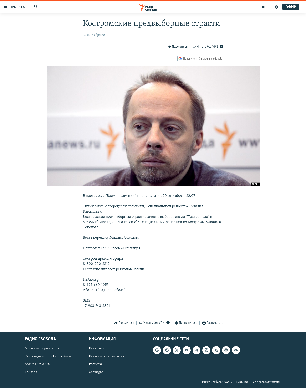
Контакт (31, 372)
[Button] (178, 47)
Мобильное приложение (43, 348)
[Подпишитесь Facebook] (167, 350)
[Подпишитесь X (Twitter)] (177, 350)
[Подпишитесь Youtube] (186, 350)
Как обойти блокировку (106, 356)
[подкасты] (276, 7)
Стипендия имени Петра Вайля (48, 356)
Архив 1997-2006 (37, 364)
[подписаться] (236, 350)
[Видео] (263, 7)
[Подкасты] (226, 350)
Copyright (96, 372)
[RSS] (216, 350)
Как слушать (98, 348)
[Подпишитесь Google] (157, 350)
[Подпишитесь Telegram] (196, 350)
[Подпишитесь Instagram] (206, 350)
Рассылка (96, 364)
